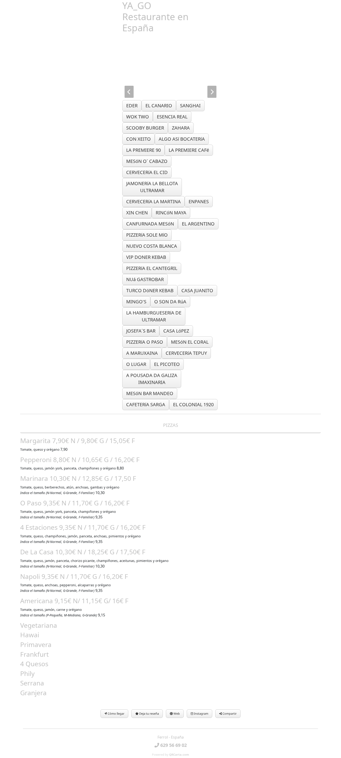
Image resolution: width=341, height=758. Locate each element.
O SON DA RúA (170, 301)
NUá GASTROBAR (145, 279)
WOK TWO (137, 117)
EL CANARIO (158, 105)
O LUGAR (136, 364)
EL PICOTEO (167, 364)
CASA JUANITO (197, 290)
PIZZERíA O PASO (144, 342)
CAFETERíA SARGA (145, 404)
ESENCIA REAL (172, 117)
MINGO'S (136, 301)
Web (176, 713)
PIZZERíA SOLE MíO (147, 235)
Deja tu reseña (148, 713)
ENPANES (199, 201)
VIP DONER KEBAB (146, 257)
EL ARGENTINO (198, 224)
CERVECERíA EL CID (147, 172)
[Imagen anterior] (129, 92)
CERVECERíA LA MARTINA (153, 201)
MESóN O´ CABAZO (146, 161)
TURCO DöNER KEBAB (150, 290)
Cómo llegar (115, 713)
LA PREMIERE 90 (143, 150)
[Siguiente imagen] (211, 92)
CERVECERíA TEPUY (186, 353)
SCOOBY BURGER (145, 128)
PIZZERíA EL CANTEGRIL (151, 268)
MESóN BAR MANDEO (149, 393)
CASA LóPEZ (176, 331)
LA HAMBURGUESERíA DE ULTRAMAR (153, 316)
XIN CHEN (137, 212)
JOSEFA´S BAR (140, 331)
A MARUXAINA (142, 353)
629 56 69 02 (173, 745)
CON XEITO (138, 139)
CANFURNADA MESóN (150, 224)
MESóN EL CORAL (190, 342)
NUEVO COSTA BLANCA (151, 246)
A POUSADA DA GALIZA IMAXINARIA (151, 378)
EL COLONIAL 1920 (193, 404)
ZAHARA (181, 128)
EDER (132, 105)
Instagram (200, 713)
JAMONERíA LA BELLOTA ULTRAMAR (152, 186)
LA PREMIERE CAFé (189, 150)
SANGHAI (190, 105)
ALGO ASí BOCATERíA (182, 139)
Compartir (229, 713)
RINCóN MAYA (171, 212)
